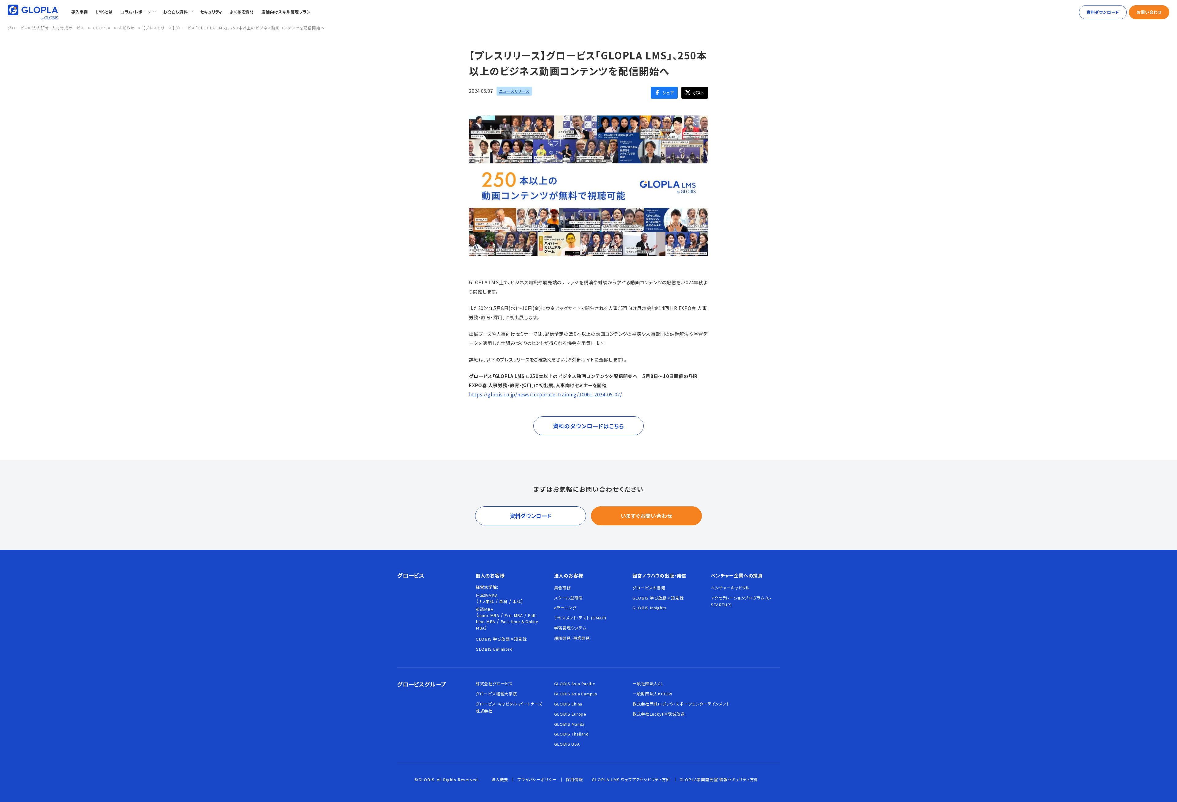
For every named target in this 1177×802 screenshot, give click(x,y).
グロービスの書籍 (648, 588)
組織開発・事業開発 (572, 638)
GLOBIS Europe (570, 714)
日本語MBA (487, 595)
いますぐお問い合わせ (646, 516)
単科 (503, 601)
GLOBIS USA (567, 744)
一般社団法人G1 (647, 684)
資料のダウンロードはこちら (588, 426)
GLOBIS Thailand (571, 734)
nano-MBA (488, 615)
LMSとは (104, 12)
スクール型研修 (568, 598)
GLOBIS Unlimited (494, 649)
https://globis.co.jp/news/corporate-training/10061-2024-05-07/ (545, 394)
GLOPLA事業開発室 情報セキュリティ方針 (719, 779)
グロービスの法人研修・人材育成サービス (46, 28)
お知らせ (127, 28)
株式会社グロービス (494, 684)
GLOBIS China (568, 704)
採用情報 (574, 779)
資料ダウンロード (1103, 12)
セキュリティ (211, 12)
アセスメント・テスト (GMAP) (580, 618)
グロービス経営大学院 (496, 694)
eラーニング (565, 608)
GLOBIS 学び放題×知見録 (501, 639)
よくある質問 (242, 12)
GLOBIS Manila (569, 724)
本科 (516, 601)
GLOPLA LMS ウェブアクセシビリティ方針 (631, 779)
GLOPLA (101, 28)
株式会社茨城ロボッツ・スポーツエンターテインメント (680, 704)
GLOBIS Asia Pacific (574, 684)
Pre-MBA (513, 615)
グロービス (411, 575)
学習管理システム (570, 628)
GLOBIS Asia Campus (575, 694)
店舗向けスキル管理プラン (286, 12)
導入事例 (79, 12)
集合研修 (562, 588)
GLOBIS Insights (649, 608)
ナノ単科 (486, 601)
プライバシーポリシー (537, 779)
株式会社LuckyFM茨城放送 (658, 714)
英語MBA (484, 609)
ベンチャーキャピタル (730, 588)
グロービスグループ (421, 684)
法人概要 (499, 779)
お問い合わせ (1149, 12)
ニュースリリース (514, 91)
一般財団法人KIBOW (652, 694)
